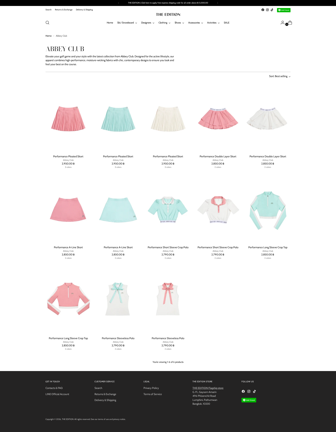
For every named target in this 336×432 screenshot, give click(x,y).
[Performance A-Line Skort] (68, 208)
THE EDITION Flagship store (207, 388)
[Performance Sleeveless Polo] (118, 299)
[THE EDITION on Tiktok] (272, 9)
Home (49, 35)
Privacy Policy (151, 388)
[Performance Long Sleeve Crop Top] (267, 208)
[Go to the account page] (281, 22)
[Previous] (118, 3)
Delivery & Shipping (105, 400)
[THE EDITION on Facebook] (262, 9)
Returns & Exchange (105, 394)
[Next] (217, 3)
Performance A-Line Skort (68, 247)
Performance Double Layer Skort (218, 156)
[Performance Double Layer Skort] (218, 117)
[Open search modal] (47, 22)
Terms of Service (153, 394)
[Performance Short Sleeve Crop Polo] (168, 208)
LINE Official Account (57, 394)
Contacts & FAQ (54, 388)
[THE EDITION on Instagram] (267, 9)
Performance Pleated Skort (68, 156)
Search (98, 388)
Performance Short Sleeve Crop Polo (168, 247)
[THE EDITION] (168, 14)
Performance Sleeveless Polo (118, 338)
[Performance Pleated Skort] (68, 117)
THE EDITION (68, 419)
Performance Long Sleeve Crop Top (267, 247)
